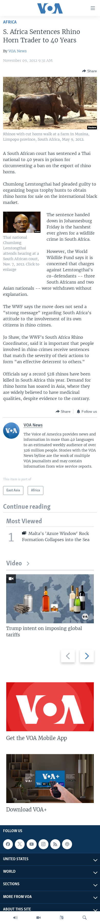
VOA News (17, 51)
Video (14, 563)
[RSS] (55, 844)
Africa (10, 22)
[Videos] (38, 917)
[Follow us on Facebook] (8, 844)
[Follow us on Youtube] (31, 844)
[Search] (84, 917)
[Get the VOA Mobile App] (50, 706)
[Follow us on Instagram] (43, 844)
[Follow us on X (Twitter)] (20, 844)
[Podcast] (67, 844)
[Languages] (61, 917)
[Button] (89, 71)
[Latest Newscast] (15, 917)
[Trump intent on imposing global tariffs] (50, 598)
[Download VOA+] (50, 778)
